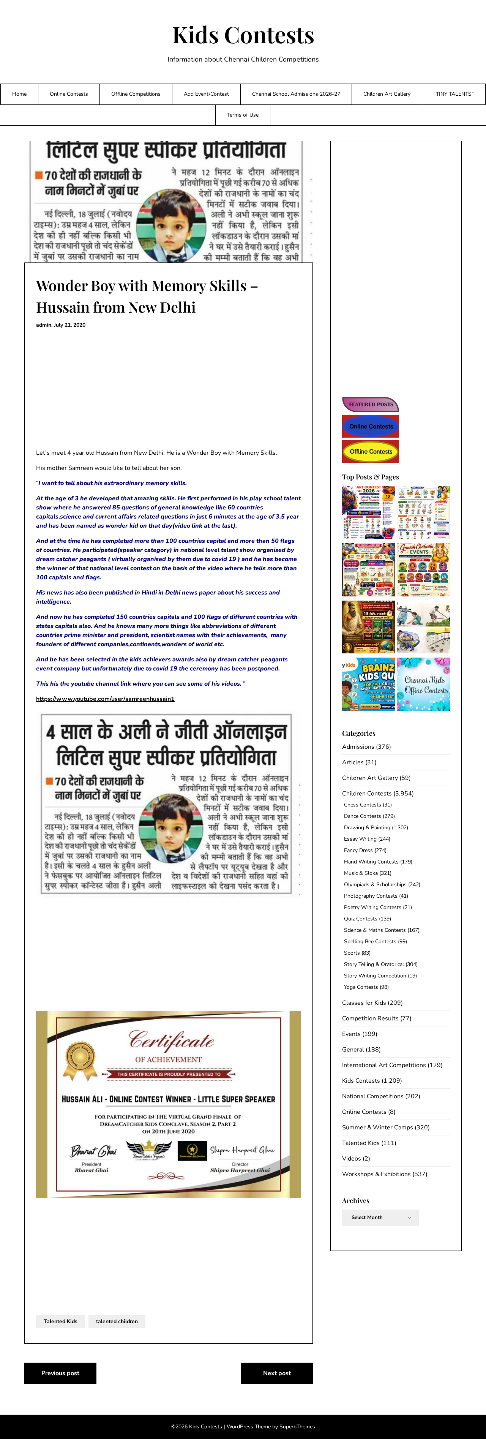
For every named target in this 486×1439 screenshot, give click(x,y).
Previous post (60, 1373)
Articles (353, 762)
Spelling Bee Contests (370, 941)
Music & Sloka (361, 873)
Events (351, 1034)
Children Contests (367, 793)
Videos (351, 1158)
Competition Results (370, 1018)
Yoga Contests (361, 987)
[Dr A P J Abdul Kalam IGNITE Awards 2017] (423, 628)
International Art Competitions (384, 1065)
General (353, 1049)
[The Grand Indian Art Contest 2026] (368, 514)
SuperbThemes (297, 1426)
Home (19, 94)
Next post (277, 1373)
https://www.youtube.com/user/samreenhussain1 (105, 699)
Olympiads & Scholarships (375, 884)
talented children (117, 1321)
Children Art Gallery (386, 94)
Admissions (358, 747)
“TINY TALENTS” (454, 94)
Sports (352, 953)
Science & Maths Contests (375, 930)
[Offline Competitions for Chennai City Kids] (423, 685)
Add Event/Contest (206, 94)
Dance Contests (362, 816)
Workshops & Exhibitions (376, 1174)
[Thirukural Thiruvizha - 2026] (368, 628)
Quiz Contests (360, 918)
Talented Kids (60, 1321)
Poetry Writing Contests (372, 907)
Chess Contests (362, 804)
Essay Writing (360, 839)
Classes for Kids (364, 1003)
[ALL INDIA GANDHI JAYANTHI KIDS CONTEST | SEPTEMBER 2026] (423, 514)
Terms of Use (243, 115)
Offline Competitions (136, 94)
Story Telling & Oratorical (374, 964)
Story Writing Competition (375, 975)
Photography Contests (371, 896)
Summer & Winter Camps (377, 1127)
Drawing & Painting (367, 827)
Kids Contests (243, 34)
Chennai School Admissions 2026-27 (296, 94)
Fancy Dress (358, 850)
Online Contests (69, 94)
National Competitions (373, 1096)
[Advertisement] (168, 389)
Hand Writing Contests (371, 861)
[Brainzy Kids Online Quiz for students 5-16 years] (368, 685)
